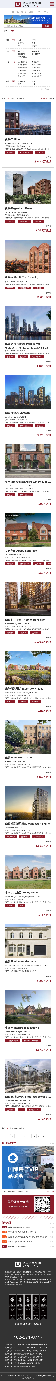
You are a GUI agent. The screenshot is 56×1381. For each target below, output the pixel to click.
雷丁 (19, 46)
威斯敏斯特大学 (37, 76)
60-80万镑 (21, 54)
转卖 (33, 84)
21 (34, 1136)
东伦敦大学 (36, 62)
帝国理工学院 (36, 64)
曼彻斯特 (21, 43)
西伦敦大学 (22, 73)
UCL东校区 (22, 70)
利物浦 (34, 46)
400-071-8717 (38, 11)
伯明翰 (34, 40)
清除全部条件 (45, 89)
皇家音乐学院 (22, 64)
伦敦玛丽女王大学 (24, 67)
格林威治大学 (36, 67)
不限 (13, 40)
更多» (52, 1143)
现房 (33, 81)
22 (39, 1136)
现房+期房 (21, 81)
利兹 (33, 43)
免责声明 (25, 1378)
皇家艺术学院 (22, 62)
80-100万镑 (36, 54)
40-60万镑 (35, 51)
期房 (19, 84)
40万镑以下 (22, 51)
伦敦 (19, 40)
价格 (50, 98)
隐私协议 (31, 1378)
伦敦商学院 (36, 70)
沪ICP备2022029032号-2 (46, 1376)
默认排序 (44, 98)
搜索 (47, 25)
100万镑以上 (22, 57)
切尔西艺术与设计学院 (38, 73)
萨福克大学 (22, 76)
